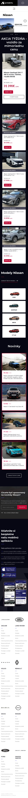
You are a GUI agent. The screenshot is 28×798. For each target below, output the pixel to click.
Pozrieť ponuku (14, 96)
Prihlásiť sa (22, 507)
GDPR (6, 793)
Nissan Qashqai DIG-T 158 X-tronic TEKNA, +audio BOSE (13, 74)
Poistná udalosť (5, 645)
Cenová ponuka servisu (7, 640)
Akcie (2, 638)
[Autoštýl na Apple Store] (14, 569)
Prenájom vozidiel (5, 650)
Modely (3, 633)
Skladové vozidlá (5, 635)
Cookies (11, 793)
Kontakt (3, 653)
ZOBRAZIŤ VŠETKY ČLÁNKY (14, 475)
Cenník (3, 678)
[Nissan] (22, 3)
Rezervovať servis (5, 643)
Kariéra (3, 793)
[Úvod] (5, 619)
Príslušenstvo (4, 648)
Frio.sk (14, 795)
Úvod (2, 630)
